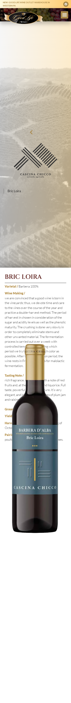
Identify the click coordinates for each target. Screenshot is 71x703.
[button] (64, 15)
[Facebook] (66, 4)
